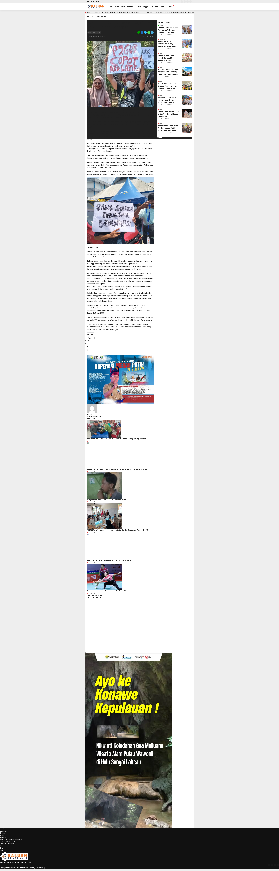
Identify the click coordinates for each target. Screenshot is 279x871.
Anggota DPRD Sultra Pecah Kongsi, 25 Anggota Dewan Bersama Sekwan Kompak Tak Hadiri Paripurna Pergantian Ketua (167, 58)
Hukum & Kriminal (158, 7)
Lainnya (169, 7)
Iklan (1, 848)
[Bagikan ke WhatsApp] (149, 32)
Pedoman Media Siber (7, 841)
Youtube (3, 835)
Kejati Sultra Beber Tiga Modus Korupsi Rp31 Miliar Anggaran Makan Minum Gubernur (168, 128)
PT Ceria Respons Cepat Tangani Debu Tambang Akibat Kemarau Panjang (168, 71)
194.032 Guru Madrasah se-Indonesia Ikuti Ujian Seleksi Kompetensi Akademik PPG (117, 530)
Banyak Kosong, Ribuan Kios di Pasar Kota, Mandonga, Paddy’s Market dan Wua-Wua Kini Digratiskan (167, 100)
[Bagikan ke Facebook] (142, 32)
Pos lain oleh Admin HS (95, 416)
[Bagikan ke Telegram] (152, 32)
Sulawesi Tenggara (142, 7)
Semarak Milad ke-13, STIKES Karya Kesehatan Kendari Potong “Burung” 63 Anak (116, 439)
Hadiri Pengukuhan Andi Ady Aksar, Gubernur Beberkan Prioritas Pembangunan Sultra (168, 30)
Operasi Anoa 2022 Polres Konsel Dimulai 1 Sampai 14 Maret (109, 560)
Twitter (2, 833)
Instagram (3, 831)
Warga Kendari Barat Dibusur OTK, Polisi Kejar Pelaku (106, 500)
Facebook (3, 829)
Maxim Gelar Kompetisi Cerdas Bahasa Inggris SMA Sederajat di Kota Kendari (167, 86)
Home (109, 7)
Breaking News (119, 7)
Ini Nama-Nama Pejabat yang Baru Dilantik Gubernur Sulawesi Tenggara (117, 12)
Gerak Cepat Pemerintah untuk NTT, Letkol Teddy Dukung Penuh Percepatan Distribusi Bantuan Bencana (168, 114)
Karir (1, 850)
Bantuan (3, 846)
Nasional (130, 7)
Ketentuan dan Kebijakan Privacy (11, 839)
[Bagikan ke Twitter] (145, 32)
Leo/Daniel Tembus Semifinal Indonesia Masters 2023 (106, 591)
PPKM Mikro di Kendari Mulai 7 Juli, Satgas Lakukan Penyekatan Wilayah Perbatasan (117, 469)
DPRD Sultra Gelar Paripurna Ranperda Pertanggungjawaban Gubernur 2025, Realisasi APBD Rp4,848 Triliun (186, 12)
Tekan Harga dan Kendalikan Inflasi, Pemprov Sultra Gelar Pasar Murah (167, 44)
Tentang (3, 837)
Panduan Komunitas (7, 844)
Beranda (90, 16)
